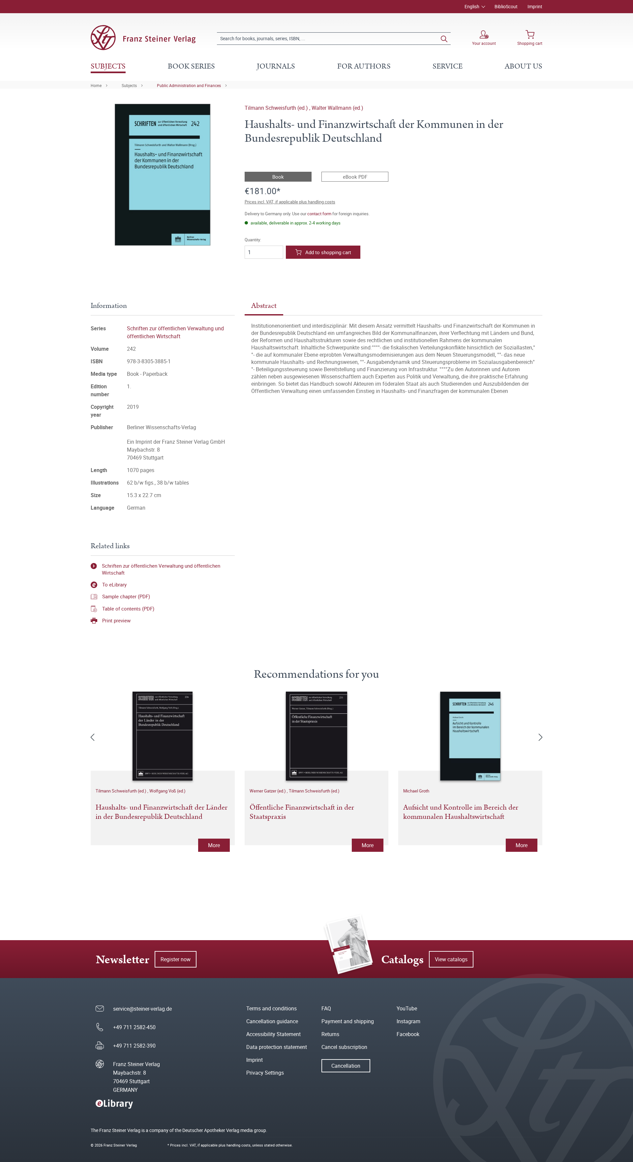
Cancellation (345, 1065)
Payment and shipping (347, 1021)
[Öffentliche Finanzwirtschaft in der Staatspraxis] (317, 736)
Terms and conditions (271, 1008)
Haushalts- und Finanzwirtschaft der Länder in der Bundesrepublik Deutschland (161, 812)
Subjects (129, 85)
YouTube (407, 1008)
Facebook (408, 1034)
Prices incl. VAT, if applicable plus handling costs (290, 202)
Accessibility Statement (273, 1034)
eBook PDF (355, 176)
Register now (176, 959)
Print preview (116, 620)
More (214, 845)
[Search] (444, 38)
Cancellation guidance (272, 1021)
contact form (319, 214)
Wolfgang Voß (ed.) (167, 791)
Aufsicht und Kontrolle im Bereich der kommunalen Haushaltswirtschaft (460, 812)
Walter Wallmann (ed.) (337, 107)
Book (278, 176)
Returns (330, 1034)
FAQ (326, 1008)
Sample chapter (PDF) (126, 596)
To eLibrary (114, 584)
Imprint (535, 6)
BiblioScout (506, 6)
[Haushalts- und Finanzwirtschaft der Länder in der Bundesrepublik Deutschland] (163, 736)
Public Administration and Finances (189, 85)
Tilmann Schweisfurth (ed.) (277, 107)
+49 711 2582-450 (134, 1027)
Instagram (408, 1021)
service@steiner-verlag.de (142, 1008)
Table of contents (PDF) (128, 608)
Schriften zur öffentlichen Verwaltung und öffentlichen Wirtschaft (161, 569)
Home (96, 85)
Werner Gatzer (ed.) (268, 791)
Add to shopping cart (328, 252)
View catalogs (451, 959)
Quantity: (253, 240)
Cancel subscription (344, 1047)
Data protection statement (276, 1047)
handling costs (238, 1145)
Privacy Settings (265, 1072)
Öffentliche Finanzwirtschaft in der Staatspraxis (302, 812)
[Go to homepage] (143, 37)
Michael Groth (416, 791)
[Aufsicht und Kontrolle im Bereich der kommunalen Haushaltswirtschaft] (470, 736)
